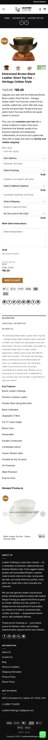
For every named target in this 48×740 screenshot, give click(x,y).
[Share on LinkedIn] (28, 302)
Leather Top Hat (36, 18)
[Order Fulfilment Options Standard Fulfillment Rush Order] (24, 186)
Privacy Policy (8, 677)
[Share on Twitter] (14, 302)
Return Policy (8, 682)
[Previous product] (26, 23)
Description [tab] (8, 318)
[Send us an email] (14, 636)
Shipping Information (12, 672)
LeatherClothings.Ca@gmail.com (17, 710)
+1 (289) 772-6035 (10, 704)
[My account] (40, 9)
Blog (4, 662)
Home (7, 18)
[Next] (41, 48)
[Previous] (6, 48)
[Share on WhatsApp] (4, 302)
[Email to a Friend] (19, 302)
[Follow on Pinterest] (23, 636)
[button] (3, 9)
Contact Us (7, 657)
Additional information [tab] (14, 323)
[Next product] (21, 23)
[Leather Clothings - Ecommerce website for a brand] (23, 9)
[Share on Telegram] (38, 302)
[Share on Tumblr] (33, 302)
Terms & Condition (10, 667)
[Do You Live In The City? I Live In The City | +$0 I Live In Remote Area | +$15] (24, 213)
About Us (6, 652)
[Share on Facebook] (9, 302)
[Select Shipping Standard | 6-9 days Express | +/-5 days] (24, 201)
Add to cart (12, 280)
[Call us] (19, 636)
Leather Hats (18, 18)
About (21, 732)
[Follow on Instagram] (9, 636)
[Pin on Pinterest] (23, 302)
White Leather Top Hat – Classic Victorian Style (16, 537)
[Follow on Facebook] (4, 636)
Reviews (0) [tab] (7, 329)
